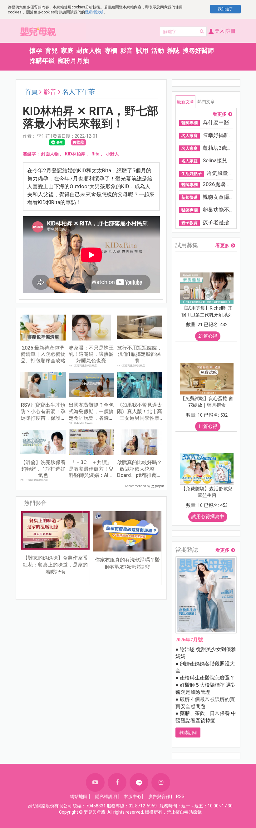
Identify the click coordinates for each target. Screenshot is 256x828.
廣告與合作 (159, 796)
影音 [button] (126, 50)
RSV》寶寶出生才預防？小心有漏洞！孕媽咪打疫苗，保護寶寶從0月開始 (43, 414)
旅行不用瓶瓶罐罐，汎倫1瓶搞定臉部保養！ (139, 354)
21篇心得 (207, 336)
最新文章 (185, 101)
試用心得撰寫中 (207, 516)
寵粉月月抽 (73, 60)
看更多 (220, 114)
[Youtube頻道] (95, 782)
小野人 (112, 153)
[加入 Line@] (139, 782)
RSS (180, 796)
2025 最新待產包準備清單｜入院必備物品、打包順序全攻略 (43, 354)
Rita (95, 153)
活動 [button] (157, 50)
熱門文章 (206, 101)
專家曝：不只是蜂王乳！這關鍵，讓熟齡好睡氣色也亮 (91, 354)
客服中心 (132, 796)
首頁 (31, 92)
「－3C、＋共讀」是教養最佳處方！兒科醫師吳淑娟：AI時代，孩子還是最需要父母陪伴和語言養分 (91, 475)
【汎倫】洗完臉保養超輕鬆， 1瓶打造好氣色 (43, 468)
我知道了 (225, 9)
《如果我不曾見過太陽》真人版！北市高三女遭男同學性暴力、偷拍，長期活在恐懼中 (139, 418)
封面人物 (88, 50)
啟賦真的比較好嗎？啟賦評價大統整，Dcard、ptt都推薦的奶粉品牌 (139, 472)
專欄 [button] (111, 50)
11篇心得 (207, 426)
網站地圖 (78, 796)
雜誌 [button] (173, 50)
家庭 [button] (67, 50)
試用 (142, 50)
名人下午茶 (78, 92)
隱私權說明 (94, 12)
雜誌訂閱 (188, 732)
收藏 (80, 142)
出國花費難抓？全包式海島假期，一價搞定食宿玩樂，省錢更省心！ (91, 414)
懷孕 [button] (36, 50)
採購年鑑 (42, 60)
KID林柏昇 (75, 153)
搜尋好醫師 (198, 50)
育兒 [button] (51, 50)
